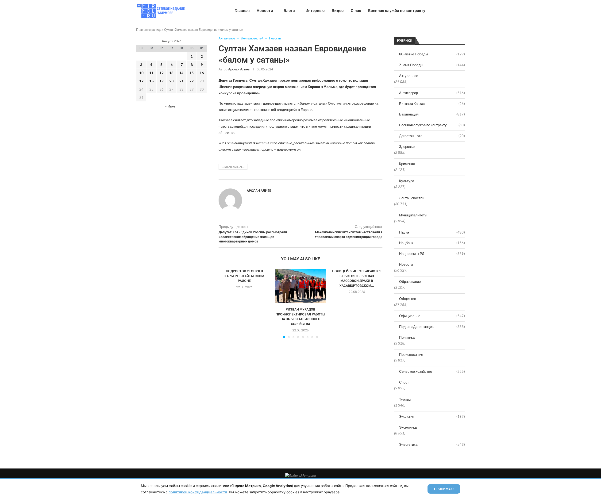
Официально (432, 316)
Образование (410, 281)
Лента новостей (411, 198)
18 (151, 81)
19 (161, 81)
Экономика (408, 427)
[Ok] (455, 10)
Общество (407, 298)
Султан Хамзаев (233, 166)
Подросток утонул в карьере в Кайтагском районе (244, 276)
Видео (338, 10)
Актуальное (408, 75)
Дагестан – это (432, 136)
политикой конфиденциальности (198, 492)
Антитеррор (432, 93)
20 (171, 81)
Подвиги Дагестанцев (432, 326)
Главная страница (148, 29)
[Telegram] (450, 10)
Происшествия (411, 354)
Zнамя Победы (432, 65)
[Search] (462, 10)
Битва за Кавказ (432, 103)
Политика (407, 337)
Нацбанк (432, 243)
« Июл (170, 106)
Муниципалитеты (413, 215)
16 (202, 73)
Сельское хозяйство (432, 371)
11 (151, 73)
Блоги (289, 10)
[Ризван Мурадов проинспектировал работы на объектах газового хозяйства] (300, 286)
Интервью (315, 10)
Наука (432, 232)
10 (141, 73)
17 (141, 81)
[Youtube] (440, 10)
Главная (242, 10)
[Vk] (445, 10)
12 (161, 73)
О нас (356, 10)
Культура (406, 181)
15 (191, 73)
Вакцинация (432, 114)
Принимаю (444, 489)
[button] (225, 303)
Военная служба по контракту (396, 10)
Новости (265, 10)
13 (171, 73)
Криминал (407, 163)
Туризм (405, 399)
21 (181, 81)
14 (181, 73)
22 (191, 81)
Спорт (404, 382)
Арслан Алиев (239, 69)
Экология (432, 416)
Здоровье (407, 146)
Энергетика (432, 444)
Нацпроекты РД (432, 253)
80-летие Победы (432, 54)
